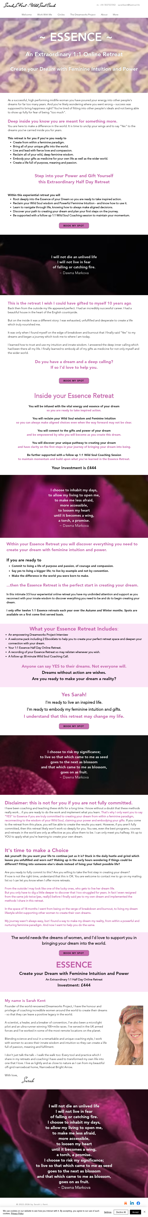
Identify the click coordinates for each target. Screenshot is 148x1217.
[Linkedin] (132, 1203)
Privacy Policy (17, 1213)
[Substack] (125, 1203)
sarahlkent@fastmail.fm (129, 4)
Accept (135, 1212)
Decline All (121, 1212)
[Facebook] (138, 1203)
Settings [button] (107, 1212)
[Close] (144, 1212)
